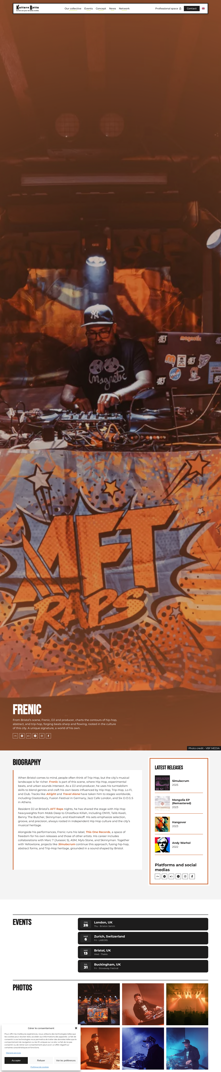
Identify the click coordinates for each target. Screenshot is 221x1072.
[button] (76, 1028)
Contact (192, 8)
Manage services (13, 1053)
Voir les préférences (66, 1060)
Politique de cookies (40, 1067)
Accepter (16, 1060)
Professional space (166, 8)
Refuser (41, 1060)
